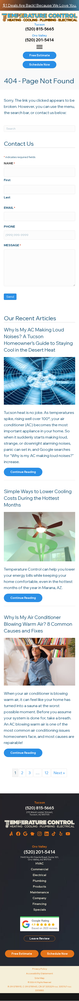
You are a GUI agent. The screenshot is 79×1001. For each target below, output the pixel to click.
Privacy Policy (39, 968)
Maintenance (39, 892)
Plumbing (39, 881)
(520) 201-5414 (39, 39)
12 (46, 772)
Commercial (39, 869)
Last (7, 197)
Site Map (39, 978)
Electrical (39, 875)
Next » (59, 772)
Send (10, 297)
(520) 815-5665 (39, 29)
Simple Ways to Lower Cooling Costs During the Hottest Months (38, 498)
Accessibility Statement (39, 973)
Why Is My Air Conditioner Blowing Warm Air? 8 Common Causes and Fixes (38, 624)
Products (39, 886)
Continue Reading (23, 473)
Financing (39, 904)
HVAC (39, 863)
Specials (39, 909)
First (7, 180)
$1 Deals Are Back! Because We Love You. (40, 5)
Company (39, 898)
